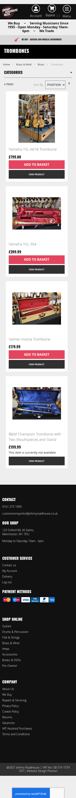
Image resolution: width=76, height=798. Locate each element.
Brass (41, 64)
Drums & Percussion (15, 632)
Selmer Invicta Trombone (29, 339)
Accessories (9, 654)
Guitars (6, 626)
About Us (8, 689)
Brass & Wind (24, 64)
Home (7, 64)
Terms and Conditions (16, 734)
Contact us (9, 565)
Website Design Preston (42, 771)
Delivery (7, 576)
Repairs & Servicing (14, 700)
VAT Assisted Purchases (17, 728)
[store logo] (10, 11)
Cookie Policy (10, 711)
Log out (7, 582)
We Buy (7, 694)
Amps (5, 649)
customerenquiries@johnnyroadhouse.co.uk (30, 513)
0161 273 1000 (12, 507)
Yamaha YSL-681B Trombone (33, 149)
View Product (36, 174)
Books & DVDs (11, 660)
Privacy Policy (10, 706)
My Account (9, 571)
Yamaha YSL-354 (22, 244)
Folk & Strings (11, 637)
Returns (7, 717)
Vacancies (8, 723)
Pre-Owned (9, 666)
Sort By (38, 85)
